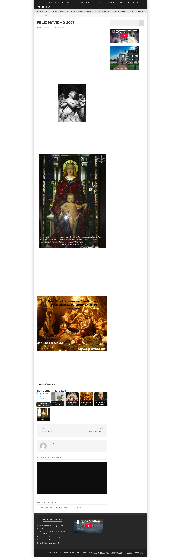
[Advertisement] (72, 43)
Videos (141, 553)
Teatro (136, 553)
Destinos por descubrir (86, 2)
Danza (84, 552)
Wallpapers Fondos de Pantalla (123, 11)
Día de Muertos (111, 553)
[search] (141, 23)
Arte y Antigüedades (51, 552)
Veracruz (106, 11)
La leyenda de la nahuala (98, 553)
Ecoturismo (91, 552)
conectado (56, 508)
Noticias (66, 2)
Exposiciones (114, 552)
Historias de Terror (128, 2)
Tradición (52, 2)
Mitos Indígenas (128, 553)
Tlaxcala (96, 11)
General (47, 27)
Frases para (44, 7)
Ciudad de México (84, 11)
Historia (131, 552)
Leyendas (119, 553)
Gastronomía (123, 552)
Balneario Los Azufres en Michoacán (49, 540)
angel (40, 27)
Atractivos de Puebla (68, 11)
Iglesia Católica (139, 552)
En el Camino (99, 552)
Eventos (55, 11)
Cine (60, 552)
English (140, 11)
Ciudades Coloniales (69, 552)
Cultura (108, 2)
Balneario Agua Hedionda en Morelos (50, 543)
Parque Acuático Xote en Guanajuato (50, 537)
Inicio (41, 2)
